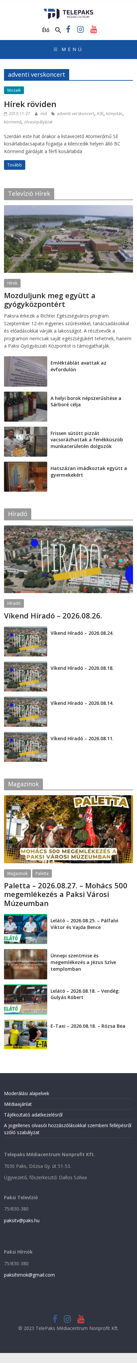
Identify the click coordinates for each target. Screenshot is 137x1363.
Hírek (12, 283)
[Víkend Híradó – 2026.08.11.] (25, 735)
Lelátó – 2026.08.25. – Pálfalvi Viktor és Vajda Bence (84, 923)
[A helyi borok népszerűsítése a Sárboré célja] (25, 395)
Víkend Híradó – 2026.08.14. (82, 703)
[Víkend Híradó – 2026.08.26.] (68, 529)
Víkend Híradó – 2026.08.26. (53, 615)
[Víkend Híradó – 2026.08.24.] (25, 630)
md (44, 113)
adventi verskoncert (75, 113)
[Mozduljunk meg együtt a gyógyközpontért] (68, 208)
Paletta (42, 873)
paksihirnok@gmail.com (29, 1275)
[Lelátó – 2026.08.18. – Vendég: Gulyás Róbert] (25, 988)
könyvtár (114, 113)
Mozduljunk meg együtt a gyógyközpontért (49, 299)
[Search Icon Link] (58, 30)
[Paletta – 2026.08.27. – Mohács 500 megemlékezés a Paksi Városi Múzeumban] (68, 799)
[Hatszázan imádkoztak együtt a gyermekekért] (25, 465)
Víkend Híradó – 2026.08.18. (82, 668)
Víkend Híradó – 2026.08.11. (82, 738)
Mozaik (14, 90)
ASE (100, 113)
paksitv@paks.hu (22, 1220)
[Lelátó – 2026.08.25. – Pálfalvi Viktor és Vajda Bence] (25, 917)
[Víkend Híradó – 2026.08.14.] (25, 700)
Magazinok (17, 873)
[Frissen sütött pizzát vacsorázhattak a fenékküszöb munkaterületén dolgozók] (25, 430)
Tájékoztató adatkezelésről (33, 1114)
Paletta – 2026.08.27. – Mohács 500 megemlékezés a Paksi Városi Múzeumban (65, 894)
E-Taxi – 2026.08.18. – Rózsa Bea (88, 1026)
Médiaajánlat (18, 1104)
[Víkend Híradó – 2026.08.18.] (25, 665)
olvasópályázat (38, 122)
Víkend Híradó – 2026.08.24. (82, 633)
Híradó (14, 603)
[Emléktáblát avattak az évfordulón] (25, 360)
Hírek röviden (30, 103)
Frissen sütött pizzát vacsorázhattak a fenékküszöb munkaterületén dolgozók (87, 439)
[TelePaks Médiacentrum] (69, 10)
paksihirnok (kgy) (56, 312)
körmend (12, 122)
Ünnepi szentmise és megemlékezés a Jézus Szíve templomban (83, 962)
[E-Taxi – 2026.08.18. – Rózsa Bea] (25, 1023)
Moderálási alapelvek (26, 1093)
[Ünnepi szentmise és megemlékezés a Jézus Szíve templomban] (25, 952)
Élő (46, 30)
